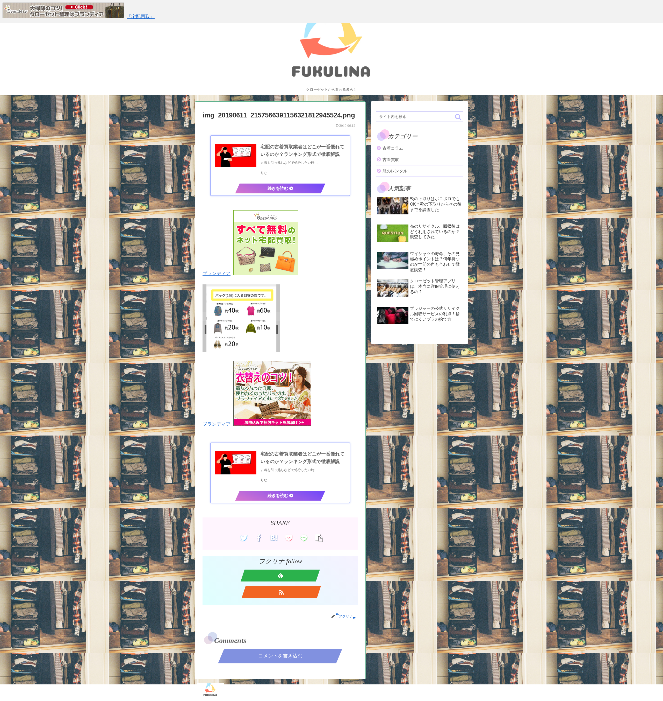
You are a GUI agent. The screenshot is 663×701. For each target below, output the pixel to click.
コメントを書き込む (280, 655)
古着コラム (393, 148)
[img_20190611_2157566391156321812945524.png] (274, 537)
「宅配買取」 (141, 16)
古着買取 (391, 159)
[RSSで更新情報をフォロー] (281, 592)
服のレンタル (395, 171)
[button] (458, 117)
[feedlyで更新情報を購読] (280, 575)
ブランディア (216, 273)
